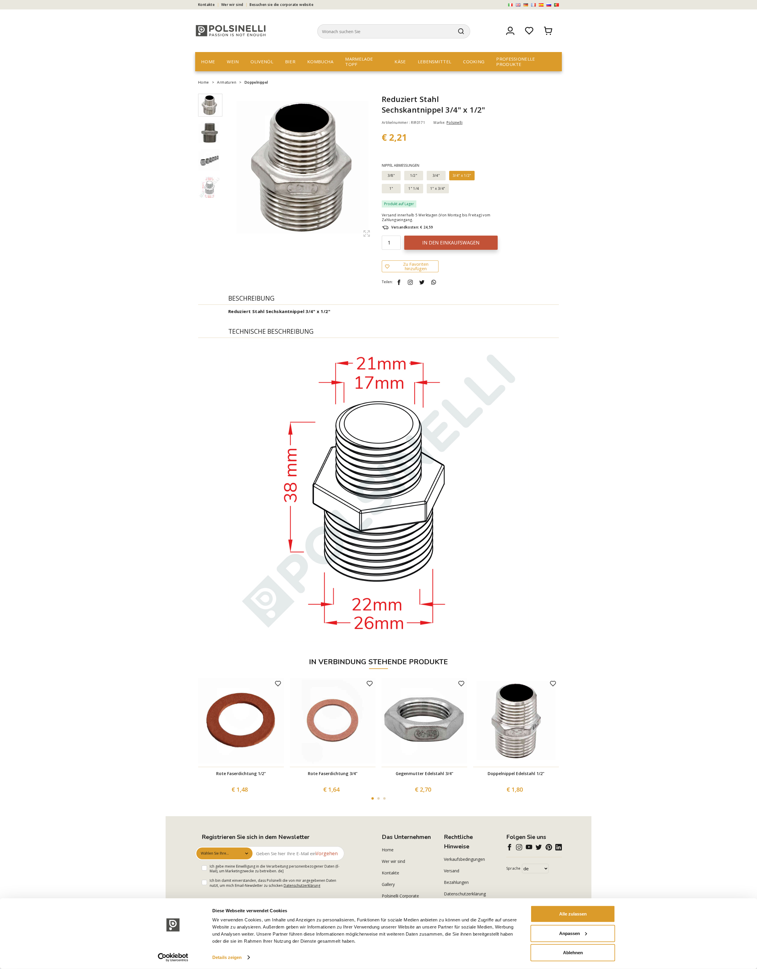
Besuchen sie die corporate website (281, 4)
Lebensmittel (435, 61)
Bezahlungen (456, 882)
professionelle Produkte (515, 61)
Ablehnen (573, 952)
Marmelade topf (359, 61)
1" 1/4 (413, 188)
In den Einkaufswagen (451, 242)
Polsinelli (454, 122)
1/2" (414, 175)
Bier (290, 61)
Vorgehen (327, 853)
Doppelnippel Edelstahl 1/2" (516, 773)
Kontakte (206, 4)
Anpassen (569, 933)
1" (391, 188)
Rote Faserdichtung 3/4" (333, 773)
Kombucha (320, 61)
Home (208, 61)
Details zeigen (227, 957)
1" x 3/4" (437, 188)
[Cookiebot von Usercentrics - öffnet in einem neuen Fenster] (173, 957)
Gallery (388, 884)
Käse (400, 61)
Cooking (473, 61)
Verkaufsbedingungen (464, 859)
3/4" (436, 175)
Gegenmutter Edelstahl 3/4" (424, 773)
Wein (233, 61)
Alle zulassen (573, 913)
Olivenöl (261, 61)
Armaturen (226, 82)
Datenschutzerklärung (302, 885)
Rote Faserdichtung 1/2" (241, 773)
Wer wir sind (232, 4)
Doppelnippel (256, 82)
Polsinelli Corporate (400, 896)
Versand (451, 871)
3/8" (391, 175)
